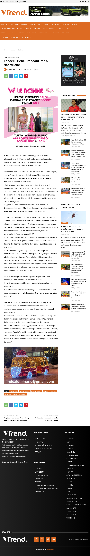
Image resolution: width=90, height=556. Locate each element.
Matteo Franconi (36, 391)
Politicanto (53, 391)
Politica (20, 50)
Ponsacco (71, 488)
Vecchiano (71, 518)
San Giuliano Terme (75, 498)
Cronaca (64, 155)
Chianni (70, 462)
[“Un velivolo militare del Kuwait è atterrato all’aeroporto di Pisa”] (65, 142)
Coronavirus (13, 391)
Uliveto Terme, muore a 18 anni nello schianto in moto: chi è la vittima (78, 306)
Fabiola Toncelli (24, 391)
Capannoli (71, 452)
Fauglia (70, 468)
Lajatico (70, 472)
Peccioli (70, 485)
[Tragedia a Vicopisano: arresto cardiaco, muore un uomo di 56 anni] (73, 217)
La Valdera (39, 472)
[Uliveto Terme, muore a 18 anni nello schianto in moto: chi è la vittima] (65, 307)
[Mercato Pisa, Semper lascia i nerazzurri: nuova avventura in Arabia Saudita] (73, 105)
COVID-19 (38, 469)
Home (6, 50)
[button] (87, 31)
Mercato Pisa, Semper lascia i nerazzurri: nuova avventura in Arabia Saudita (73, 116)
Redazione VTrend (15, 69)
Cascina (70, 449)
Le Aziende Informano (44, 485)
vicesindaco (22, 394)
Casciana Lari (72, 455)
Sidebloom (51, 550)
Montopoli (71, 478)
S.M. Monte (71, 508)
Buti (68, 442)
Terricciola (71, 511)
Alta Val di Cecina (74, 475)
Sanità (15, 394)
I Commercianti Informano (46, 488)
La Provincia (65, 256)
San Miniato (72, 501)
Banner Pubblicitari (43, 449)
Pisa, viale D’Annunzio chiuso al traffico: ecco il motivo (78, 180)
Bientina (70, 439)
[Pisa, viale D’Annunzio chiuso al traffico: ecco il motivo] (65, 180)
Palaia (69, 482)
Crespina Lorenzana (75, 465)
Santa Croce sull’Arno (76, 505)
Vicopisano (71, 515)
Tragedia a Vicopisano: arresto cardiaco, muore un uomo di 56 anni (72, 228)
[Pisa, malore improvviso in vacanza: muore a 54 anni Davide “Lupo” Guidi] (65, 281)
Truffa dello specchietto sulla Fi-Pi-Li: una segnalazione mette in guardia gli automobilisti (78, 167)
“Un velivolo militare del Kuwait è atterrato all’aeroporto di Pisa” (78, 142)
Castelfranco (72, 458)
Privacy (38, 452)
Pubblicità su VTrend (44, 445)
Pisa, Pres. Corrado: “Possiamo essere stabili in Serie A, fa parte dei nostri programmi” (77, 268)
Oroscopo (39, 492)
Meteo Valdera (41, 475)
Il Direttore (40, 442)
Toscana (64, 168)
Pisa (63, 110)
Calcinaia (70, 445)
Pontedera (13, 50)
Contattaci (40, 439)
